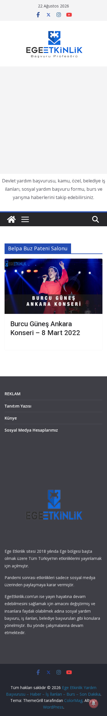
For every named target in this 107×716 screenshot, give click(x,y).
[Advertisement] (53, 120)
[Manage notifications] (93, 703)
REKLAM (13, 393)
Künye (11, 418)
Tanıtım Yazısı (18, 406)
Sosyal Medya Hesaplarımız (31, 430)
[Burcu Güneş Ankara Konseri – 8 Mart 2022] (53, 286)
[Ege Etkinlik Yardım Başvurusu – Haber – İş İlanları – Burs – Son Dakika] (11, 219)
